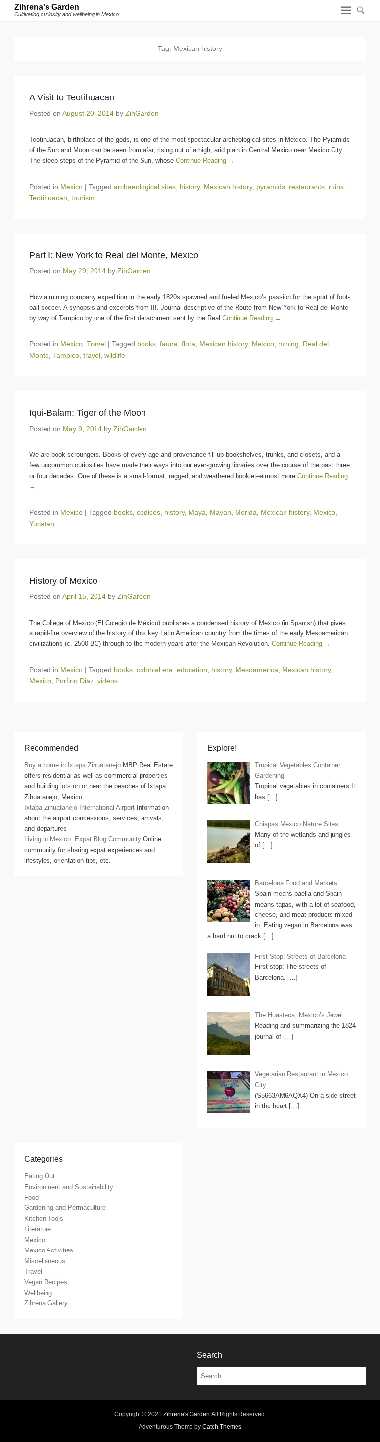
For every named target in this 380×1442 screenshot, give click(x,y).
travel (91, 355)
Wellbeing (38, 1293)
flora (188, 344)
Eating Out (39, 1176)
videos (107, 681)
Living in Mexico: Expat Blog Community (82, 839)
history (190, 187)
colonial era (155, 669)
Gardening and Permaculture (65, 1207)
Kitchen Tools (43, 1218)
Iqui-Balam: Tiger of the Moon (87, 413)
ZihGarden (142, 113)
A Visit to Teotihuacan (71, 97)
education (192, 669)
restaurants (307, 187)
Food (31, 1197)
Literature (37, 1229)
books (146, 344)
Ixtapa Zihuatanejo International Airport (79, 807)
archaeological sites (145, 187)
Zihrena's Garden (46, 7)
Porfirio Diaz (74, 681)
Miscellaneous (44, 1261)
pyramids (270, 187)
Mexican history (228, 187)
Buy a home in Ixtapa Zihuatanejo (72, 765)
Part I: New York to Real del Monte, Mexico (113, 255)
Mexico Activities (48, 1250)
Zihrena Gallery (46, 1303)
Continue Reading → (205, 160)
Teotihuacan (48, 198)
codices (148, 512)
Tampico (66, 355)
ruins (336, 187)
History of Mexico (63, 581)
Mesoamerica (257, 669)
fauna (169, 344)
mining (288, 344)
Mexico (71, 187)
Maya (197, 512)
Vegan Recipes (45, 1282)
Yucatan (41, 524)
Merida (246, 512)
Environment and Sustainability (68, 1187)
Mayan (220, 512)
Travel (96, 344)
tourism (83, 198)
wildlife (114, 355)
